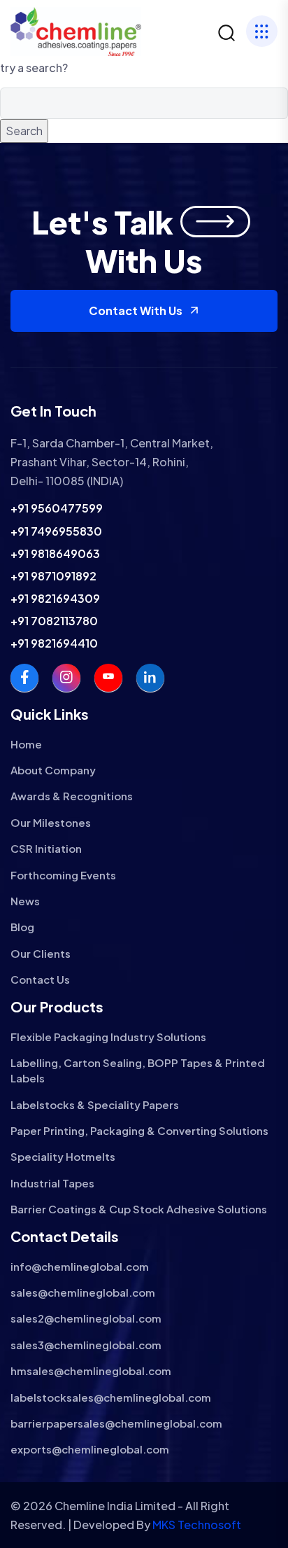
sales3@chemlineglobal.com (85, 1344)
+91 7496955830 (56, 531)
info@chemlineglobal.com (79, 1266)
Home (26, 744)
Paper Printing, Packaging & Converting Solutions (139, 1130)
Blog (22, 926)
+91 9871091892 (53, 576)
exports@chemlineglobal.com (89, 1449)
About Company (53, 769)
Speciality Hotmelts (62, 1156)
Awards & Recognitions (71, 795)
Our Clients (40, 953)
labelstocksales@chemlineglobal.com (110, 1397)
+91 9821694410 (54, 643)
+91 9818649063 (55, 553)
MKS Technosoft (196, 1524)
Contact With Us (135, 310)
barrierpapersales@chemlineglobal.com (116, 1423)
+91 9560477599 (56, 508)
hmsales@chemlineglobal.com (90, 1370)
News (25, 900)
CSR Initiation (46, 848)
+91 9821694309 (55, 598)
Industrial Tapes (52, 1183)
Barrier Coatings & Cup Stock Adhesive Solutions (138, 1208)
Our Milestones (50, 822)
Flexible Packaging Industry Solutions (108, 1036)
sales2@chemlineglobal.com (85, 1318)
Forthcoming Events (63, 874)
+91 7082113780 (54, 620)
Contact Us (40, 979)
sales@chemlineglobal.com (82, 1292)
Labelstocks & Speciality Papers (94, 1104)
